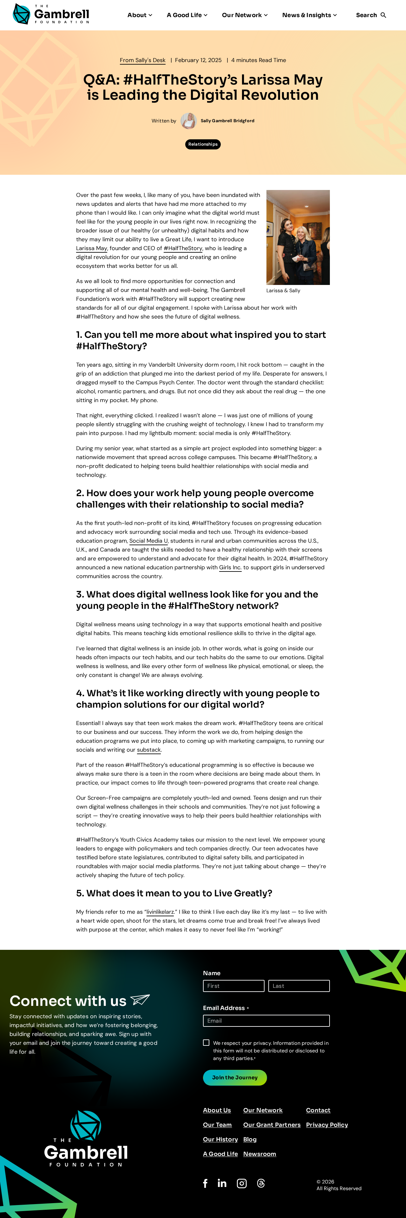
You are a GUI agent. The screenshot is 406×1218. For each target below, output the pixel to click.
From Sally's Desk (143, 60)
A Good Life (220, 1154)
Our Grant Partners (272, 1124)
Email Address (226, 1008)
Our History (220, 1139)
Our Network (263, 1110)
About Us (217, 1110)
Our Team (217, 1124)
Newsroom (259, 1154)
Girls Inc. (230, 567)
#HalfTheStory (183, 248)
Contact (318, 1110)
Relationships (203, 144)
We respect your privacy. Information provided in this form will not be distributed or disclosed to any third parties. (271, 1051)
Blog (250, 1139)
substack (149, 750)
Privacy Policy (327, 1124)
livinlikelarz (160, 912)
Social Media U (148, 541)
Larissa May (91, 248)
